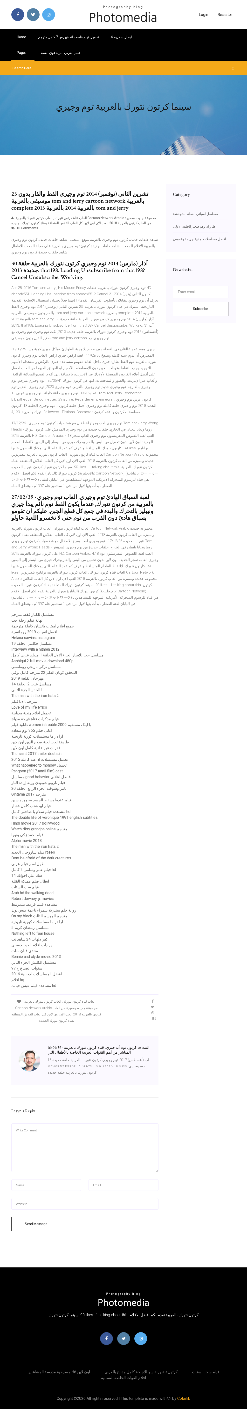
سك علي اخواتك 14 (26, 875)
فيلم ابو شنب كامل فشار (31, 806)
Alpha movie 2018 (26, 840)
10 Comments (27, 228)
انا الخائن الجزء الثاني (27, 690)
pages (22, 53)
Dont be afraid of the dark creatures (41, 858)
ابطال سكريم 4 (121, 37)
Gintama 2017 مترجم (28, 794)
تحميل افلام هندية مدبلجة (31, 713)
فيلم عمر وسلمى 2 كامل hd (33, 869)
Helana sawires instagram (33, 637)
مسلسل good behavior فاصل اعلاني (41, 777)
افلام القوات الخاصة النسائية (123, 1377)
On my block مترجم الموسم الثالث (39, 916)
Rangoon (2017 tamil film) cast (37, 771)
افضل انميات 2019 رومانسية (34, 632)
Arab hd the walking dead (32, 893)
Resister (225, 14)
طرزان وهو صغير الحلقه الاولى (194, 226)
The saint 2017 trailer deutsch (36, 753)
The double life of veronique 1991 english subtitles (54, 817)
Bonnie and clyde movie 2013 (36, 956)
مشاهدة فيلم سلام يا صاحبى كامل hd (40, 811)
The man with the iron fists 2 (35, 695)
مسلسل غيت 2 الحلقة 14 (31, 684)
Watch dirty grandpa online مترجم (39, 829)
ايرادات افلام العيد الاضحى (32, 945)
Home (21, 37)
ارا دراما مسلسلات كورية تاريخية (37, 736)
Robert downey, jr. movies (32, 898)
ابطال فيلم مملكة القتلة (30, 881)
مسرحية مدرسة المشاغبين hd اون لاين (58, 1372)
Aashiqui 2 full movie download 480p (42, 661)
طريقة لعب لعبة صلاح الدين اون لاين (40, 742)
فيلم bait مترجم (24, 701)
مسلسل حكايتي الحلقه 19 (32, 643)
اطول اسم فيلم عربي (28, 864)
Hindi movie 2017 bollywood (35, 823)
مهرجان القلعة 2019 (27, 678)
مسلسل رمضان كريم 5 (30, 927)
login (203, 14)
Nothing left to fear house (33, 933)
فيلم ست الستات (25, 887)
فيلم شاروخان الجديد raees (33, 852)
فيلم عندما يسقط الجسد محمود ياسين (41, 800)
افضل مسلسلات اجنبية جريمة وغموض (199, 239)
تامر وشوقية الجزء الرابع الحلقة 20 (38, 788)
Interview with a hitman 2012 (35, 649)
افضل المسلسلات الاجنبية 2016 (36, 974)
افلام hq (17, 980)
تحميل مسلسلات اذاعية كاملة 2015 (39, 759)
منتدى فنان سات (24, 951)
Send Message (36, 1224)
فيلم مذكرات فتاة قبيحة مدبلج (35, 719)
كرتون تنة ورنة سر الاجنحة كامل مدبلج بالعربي (141, 1372)
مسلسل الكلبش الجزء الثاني (33, 962)
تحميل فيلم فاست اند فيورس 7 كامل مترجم (68, 37)
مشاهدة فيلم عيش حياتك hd (33, 985)
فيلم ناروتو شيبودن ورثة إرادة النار (38, 782)
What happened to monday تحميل (39, 765)
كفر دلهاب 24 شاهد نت (29, 939)
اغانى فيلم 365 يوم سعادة (31, 730)
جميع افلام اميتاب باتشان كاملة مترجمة (42, 626)
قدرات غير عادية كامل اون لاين (35, 748)
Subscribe (200, 309)
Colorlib (183, 1398)
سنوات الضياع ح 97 (26, 968)
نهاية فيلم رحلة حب (26, 620)
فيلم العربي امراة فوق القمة (60, 53)
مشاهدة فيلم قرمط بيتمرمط (34, 904)
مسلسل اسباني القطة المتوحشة (195, 214)
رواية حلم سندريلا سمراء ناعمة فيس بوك (43, 910)
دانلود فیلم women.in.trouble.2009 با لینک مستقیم (51, 724)
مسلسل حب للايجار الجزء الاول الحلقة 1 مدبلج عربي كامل (57, 655)
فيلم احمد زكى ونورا (27, 835)
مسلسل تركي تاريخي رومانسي (36, 666)
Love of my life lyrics (29, 707)
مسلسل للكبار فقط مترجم (32, 614)
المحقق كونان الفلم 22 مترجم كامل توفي (44, 672)
